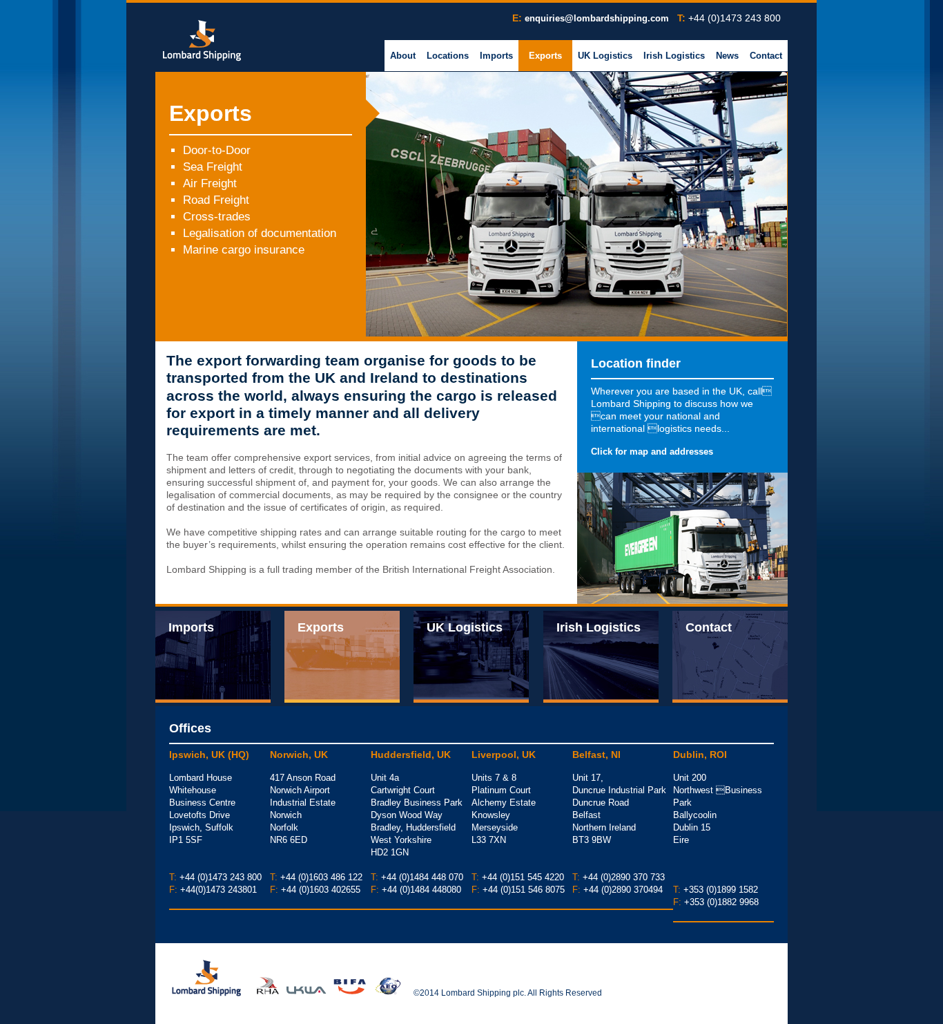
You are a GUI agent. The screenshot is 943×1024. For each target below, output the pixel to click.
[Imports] (213, 655)
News (727, 55)
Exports (545, 55)
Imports (496, 55)
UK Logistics (605, 55)
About (403, 55)
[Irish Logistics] (601, 655)
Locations (448, 55)
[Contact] (730, 655)
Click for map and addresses (652, 451)
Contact (766, 55)
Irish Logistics (674, 55)
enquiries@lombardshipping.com (597, 18)
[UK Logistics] (471, 655)
